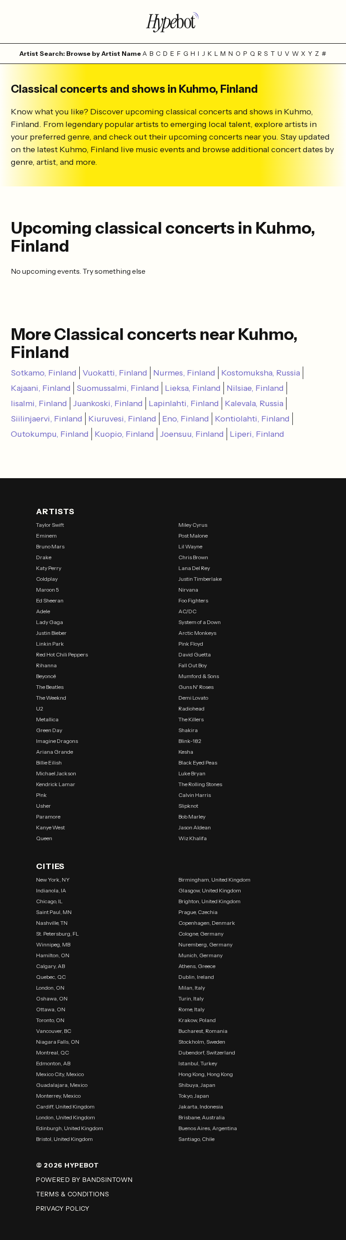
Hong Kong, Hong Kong (205, 1074)
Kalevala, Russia (254, 403)
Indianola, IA (51, 890)
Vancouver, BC (53, 1030)
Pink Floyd (190, 643)
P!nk (41, 795)
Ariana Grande (54, 751)
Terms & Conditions (72, 1194)
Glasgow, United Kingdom (209, 890)
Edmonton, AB (53, 1063)
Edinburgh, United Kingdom (69, 1128)
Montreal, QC (52, 1052)
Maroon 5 (47, 589)
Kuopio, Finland (124, 434)
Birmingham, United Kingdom (214, 879)
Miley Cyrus (192, 524)
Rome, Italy (191, 1009)
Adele (43, 611)
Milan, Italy (191, 987)
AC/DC (187, 611)
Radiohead (191, 708)
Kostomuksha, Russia (260, 373)
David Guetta (194, 654)
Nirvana (188, 589)
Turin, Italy (191, 998)
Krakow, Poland (197, 1020)
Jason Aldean (194, 827)
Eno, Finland (185, 419)
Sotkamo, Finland (44, 373)
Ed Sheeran (50, 600)
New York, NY (53, 879)
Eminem (46, 535)
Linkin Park (50, 643)
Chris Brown (193, 557)
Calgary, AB (50, 966)
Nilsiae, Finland (255, 388)
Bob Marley (191, 816)
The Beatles (50, 686)
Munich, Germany (200, 955)
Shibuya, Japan (196, 1085)
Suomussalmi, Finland (118, 388)
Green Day (49, 730)
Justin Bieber (51, 632)
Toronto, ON (50, 1020)
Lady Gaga (49, 622)
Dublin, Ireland (196, 976)
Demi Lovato (193, 697)
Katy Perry (48, 568)
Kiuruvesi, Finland (122, 419)
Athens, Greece (196, 966)
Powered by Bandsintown (84, 1180)
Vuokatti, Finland (114, 373)
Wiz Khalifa (192, 838)
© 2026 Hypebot (67, 1165)
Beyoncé (46, 676)
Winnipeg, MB (53, 944)
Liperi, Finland (257, 434)
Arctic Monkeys (197, 632)
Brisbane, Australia (201, 1117)
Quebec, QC (51, 976)
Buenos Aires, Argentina (207, 1128)
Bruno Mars (50, 546)
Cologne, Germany (200, 933)
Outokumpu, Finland (50, 434)
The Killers (191, 719)
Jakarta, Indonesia (200, 1106)
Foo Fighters (193, 600)
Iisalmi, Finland (39, 403)
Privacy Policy (63, 1208)
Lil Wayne (190, 546)
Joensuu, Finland (192, 434)
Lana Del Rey (194, 568)
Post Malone (193, 535)
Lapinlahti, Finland (184, 403)
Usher (43, 805)
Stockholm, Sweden (201, 1041)
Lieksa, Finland (193, 388)
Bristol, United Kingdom (64, 1139)
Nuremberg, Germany (205, 944)
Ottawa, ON (50, 1009)
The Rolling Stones (200, 784)
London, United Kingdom (65, 1117)
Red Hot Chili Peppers (62, 654)
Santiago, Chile (196, 1139)
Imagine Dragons (57, 741)
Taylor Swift (50, 524)
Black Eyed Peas (197, 762)
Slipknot (188, 805)
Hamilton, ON (52, 955)
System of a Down (199, 622)
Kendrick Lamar (55, 784)
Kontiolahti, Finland (252, 419)
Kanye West (50, 827)
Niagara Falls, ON (57, 1041)
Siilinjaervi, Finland (46, 419)
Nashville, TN (52, 922)
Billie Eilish (49, 762)
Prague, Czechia (198, 912)
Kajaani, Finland (41, 388)
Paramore (48, 816)
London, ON (50, 987)
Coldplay (47, 578)
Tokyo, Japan (193, 1095)
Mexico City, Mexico (60, 1074)
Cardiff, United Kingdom (65, 1106)
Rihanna (46, 665)
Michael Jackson (56, 773)
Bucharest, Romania (203, 1030)
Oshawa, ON (52, 998)
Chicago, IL (49, 901)
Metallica (47, 719)
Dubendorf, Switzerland (206, 1052)
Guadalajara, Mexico (61, 1085)
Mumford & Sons (198, 676)
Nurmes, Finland (184, 373)
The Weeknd (51, 697)
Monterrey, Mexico (58, 1095)
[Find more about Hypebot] (173, 21)
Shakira (188, 730)
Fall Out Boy (192, 665)
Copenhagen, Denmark (206, 922)
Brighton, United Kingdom (209, 901)
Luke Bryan (191, 773)
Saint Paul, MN (54, 912)
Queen (44, 838)
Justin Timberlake (200, 578)
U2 (39, 708)
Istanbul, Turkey (197, 1063)
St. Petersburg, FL (57, 933)
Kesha (185, 751)
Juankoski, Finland (108, 403)
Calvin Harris (194, 795)
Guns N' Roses (196, 686)
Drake (43, 557)
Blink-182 (189, 741)
